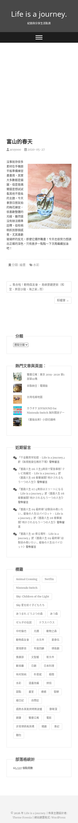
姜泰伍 (55, 639)
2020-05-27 (36, 149)
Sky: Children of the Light (32, 596)
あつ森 (54, 613)
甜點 (18, 691)
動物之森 (51, 631)
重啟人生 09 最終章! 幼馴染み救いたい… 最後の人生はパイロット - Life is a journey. (40, 514)
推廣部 (20, 657)
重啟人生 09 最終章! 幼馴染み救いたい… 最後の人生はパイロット (41, 542)
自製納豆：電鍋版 (37, 385)
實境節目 (21, 648)
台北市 (40, 639)
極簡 (51, 674)
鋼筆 (18, 717)
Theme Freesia (22, 817)
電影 (49, 717)
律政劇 (55, 648)
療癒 (43, 691)
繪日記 (20, 700)
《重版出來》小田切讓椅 (41, 419)
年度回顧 (39, 648)
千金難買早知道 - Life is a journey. (42, 457)
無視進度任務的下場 (35, 462)
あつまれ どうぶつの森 (29, 613)
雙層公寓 (34, 717)
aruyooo (15, 149)
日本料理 (49, 665)
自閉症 (35, 700)
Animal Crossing (26, 579)
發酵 (56, 691)
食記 (56, 726)
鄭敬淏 (53, 709)
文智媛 (35, 657)
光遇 (36, 631)
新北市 (50, 657)
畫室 (31, 691)
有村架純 (21, 674)
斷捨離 (20, 665)
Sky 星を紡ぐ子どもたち (30, 605)
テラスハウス (47, 622)
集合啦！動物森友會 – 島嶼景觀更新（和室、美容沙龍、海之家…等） (36, 287)
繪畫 (23, 265)
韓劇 (44, 726)
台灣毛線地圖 (34, 397)
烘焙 (49, 683)
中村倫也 (21, 631)
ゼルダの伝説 (24, 622)
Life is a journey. (39, 14)
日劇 (33, 665)
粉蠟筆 (63, 300)
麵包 (18, 735)
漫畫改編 (34, 683)
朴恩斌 (38, 674)
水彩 (36, 265)
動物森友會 (22, 639)
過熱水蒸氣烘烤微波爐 (29, 709)
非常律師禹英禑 (25, 726)
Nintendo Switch (26, 587)
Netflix (49, 579)
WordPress (58, 817)
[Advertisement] (39, 84)
